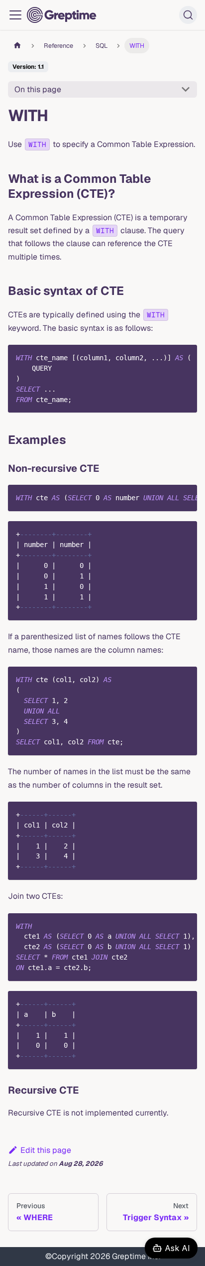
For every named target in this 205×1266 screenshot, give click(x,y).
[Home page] (17, 45)
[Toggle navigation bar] (15, 14)
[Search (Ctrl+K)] (188, 15)
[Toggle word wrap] (166, 357)
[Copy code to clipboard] (185, 357)
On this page (37, 89)
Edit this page (45, 1150)
